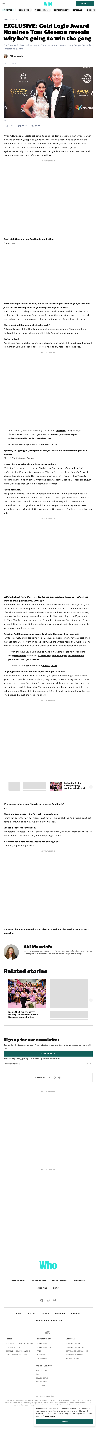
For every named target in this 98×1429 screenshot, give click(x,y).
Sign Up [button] (84, 4)
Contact (75, 1313)
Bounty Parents (73, 1359)
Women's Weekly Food (75, 1347)
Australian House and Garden (19, 1343)
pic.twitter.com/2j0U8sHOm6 (23, 659)
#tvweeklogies (69, 434)
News (14, 20)
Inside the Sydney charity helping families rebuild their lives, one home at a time (75, 786)
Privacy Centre (49, 1416)
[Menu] (3, 3)
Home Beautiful (13, 1347)
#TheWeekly (54, 434)
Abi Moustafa (16, 56)
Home (6, 20)
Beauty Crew (41, 1382)
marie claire (41, 1370)
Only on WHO (25, 10)
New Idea (41, 1355)
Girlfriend (41, 1386)
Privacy (32, 1313)
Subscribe (60, 1313)
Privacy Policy (42, 1059)
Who (39, 1351)
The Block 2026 (42, 10)
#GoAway (60, 430)
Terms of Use (55, 1059)
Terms (45, 1313)
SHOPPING (91, 10)
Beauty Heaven (42, 1378)
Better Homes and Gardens (18, 1351)
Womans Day (43, 1343)
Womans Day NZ (44, 1347)
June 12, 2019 (49, 444)
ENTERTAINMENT (61, 10)
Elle (38, 1374)
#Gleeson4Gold (16, 438)
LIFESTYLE (77, 10)
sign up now (48, 1053)
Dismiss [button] (65, 1421)
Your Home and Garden (16, 1355)
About (19, 1313)
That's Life (42, 1359)
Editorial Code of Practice (48, 1320)
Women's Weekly (73, 1343)
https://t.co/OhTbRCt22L (38, 438)
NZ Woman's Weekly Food (77, 1351)
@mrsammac (19, 655)
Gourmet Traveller (74, 1355)
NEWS (56, 1288)
